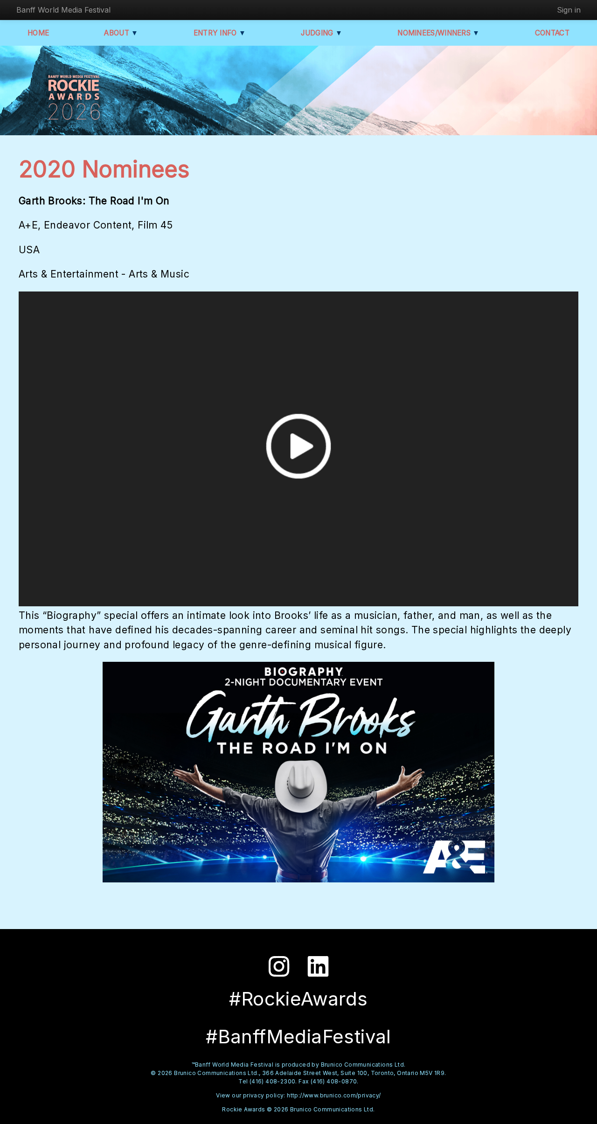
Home (38, 32)
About (121, 32)
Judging (321, 32)
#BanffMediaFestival (298, 1036)
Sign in (569, 9)
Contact (552, 32)
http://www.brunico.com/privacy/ (334, 1095)
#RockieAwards (298, 998)
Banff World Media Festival (63, 9)
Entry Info (220, 32)
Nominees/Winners (438, 32)
